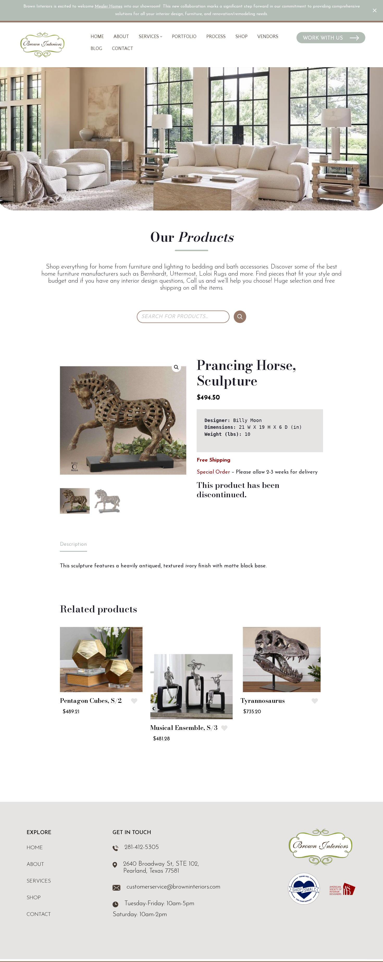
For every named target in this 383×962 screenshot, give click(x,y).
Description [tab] (73, 544)
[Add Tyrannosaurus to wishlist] (314, 701)
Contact (122, 48)
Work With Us (323, 38)
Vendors (267, 36)
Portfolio (184, 36)
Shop (242, 36)
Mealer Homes (108, 6)
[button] (161, 37)
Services (39, 881)
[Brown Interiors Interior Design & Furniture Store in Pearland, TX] (42, 44)
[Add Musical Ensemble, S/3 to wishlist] (224, 728)
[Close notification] (375, 10)
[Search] (240, 317)
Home (97, 36)
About (121, 36)
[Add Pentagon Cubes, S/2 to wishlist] (134, 701)
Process (216, 36)
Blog (96, 48)
